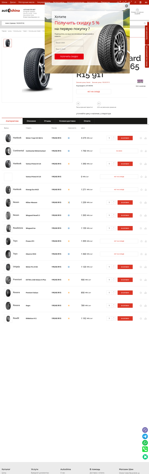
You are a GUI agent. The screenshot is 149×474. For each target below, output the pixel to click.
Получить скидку (69, 56)
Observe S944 (31, 254)
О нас (62, 473)
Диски (13, 2)
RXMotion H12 (31, 318)
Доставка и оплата (97, 473)
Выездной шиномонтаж (40, 473)
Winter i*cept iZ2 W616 (34, 138)
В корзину (125, 138)
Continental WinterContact (36, 151)
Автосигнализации (75, 2)
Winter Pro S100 (32, 267)
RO (146, 2)
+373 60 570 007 (31, 13)
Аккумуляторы (43, 2)
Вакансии (105, 2)
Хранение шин (147, 33)
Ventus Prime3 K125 (33, 164)
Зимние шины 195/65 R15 (101, 82)
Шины (4, 2)
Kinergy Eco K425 (32, 190)
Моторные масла (26, 2)
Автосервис (92, 2)
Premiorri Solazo (32, 293)
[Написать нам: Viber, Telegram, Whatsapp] (145, 456)
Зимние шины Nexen (83, 82)
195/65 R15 (56, 138)
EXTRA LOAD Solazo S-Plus (36, 280)
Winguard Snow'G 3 (33, 215)
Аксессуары (58, 2)
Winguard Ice (31, 228)
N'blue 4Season (31, 202)
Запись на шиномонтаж (147, 56)
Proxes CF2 (30, 241)
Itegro (28, 305)
